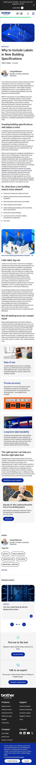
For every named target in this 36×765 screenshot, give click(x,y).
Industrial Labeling (10, 564)
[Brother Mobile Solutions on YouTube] (28, 733)
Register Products (25, 716)
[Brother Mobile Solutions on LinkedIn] (24, 733)
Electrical (22, 559)
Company (6, 729)
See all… (5, 570)
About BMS (5, 733)
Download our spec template (13, 480)
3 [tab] (19, 624)
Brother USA (5, 737)
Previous (12, 624)
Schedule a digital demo (18, 682)
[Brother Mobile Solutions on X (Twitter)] (32, 733)
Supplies (4, 719)
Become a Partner (7, 740)
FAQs (21, 719)
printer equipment (15, 170)
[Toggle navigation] (33, 13)
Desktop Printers (7, 709)
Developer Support (25, 713)
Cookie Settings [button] (12, 761)
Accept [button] (26, 761)
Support (23, 702)
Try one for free (18, 654)
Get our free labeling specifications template (16, 255)
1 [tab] (16, 624)
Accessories (5, 723)
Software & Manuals (26, 709)
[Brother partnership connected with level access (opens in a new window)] (19, 13)
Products (6, 702)
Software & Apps (7, 716)
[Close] (33, 5)
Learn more (16, 8)
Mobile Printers (6, 706)
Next (24, 624)
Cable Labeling (18, 554)
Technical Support (25, 706)
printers (4, 292)
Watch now (8, 519)
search (28, 13)
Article (5, 554)
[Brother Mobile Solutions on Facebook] (21, 733)
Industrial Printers (7, 713)
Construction (8, 559)
